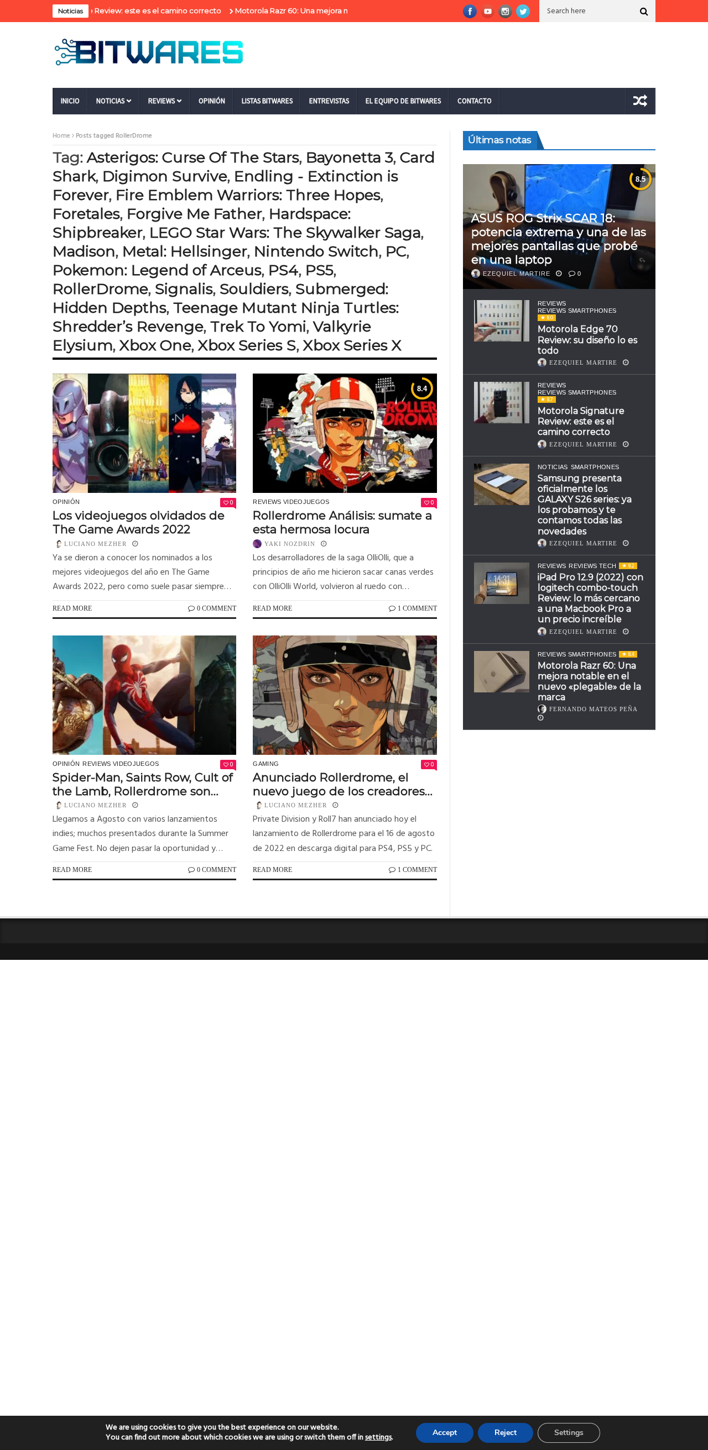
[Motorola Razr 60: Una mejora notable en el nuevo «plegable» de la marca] (501, 671)
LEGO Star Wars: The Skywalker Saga (285, 232)
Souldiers (254, 289)
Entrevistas (329, 101)
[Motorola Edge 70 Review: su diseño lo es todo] (501, 321)
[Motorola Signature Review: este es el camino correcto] (501, 402)
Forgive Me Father (194, 213)
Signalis (184, 289)
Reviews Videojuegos (291, 501)
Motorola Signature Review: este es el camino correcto (581, 421)
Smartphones (595, 467)
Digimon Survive (164, 176)
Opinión (212, 101)
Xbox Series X (352, 345)
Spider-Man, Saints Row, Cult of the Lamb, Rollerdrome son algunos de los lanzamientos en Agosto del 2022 (143, 784)
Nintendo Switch (316, 251)
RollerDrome (100, 289)
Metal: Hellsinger (184, 251)
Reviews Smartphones (577, 310)
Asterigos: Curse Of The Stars (193, 157)
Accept (445, 1432)
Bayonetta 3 (349, 157)
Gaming (266, 763)
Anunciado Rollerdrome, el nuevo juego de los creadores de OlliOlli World (339, 784)
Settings (569, 1432)
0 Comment (216, 608)
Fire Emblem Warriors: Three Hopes (248, 195)
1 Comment (417, 608)
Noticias (110, 101)
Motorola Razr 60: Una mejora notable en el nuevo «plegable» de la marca (338, 10)
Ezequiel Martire (516, 273)
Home (61, 135)
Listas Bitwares (267, 101)
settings (378, 1438)
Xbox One (155, 345)
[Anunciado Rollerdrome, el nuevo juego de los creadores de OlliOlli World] (344, 695)
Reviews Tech (592, 566)
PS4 (283, 270)
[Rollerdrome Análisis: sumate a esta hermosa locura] (344, 433)
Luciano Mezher (95, 543)
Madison (84, 251)
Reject (505, 1432)
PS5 (319, 270)
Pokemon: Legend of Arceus (157, 270)
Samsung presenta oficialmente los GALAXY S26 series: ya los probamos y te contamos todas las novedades (585, 505)
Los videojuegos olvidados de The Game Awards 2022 (139, 522)
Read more (72, 608)
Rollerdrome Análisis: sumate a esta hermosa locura (342, 522)
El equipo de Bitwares (403, 101)
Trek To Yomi (258, 326)
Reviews (161, 101)
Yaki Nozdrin (289, 543)
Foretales (86, 213)
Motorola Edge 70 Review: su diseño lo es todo (587, 339)
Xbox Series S (247, 345)
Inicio (70, 101)
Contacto (474, 101)
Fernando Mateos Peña (593, 709)
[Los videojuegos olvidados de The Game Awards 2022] (144, 433)
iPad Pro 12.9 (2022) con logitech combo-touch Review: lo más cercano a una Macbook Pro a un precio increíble (590, 598)
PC (396, 251)
